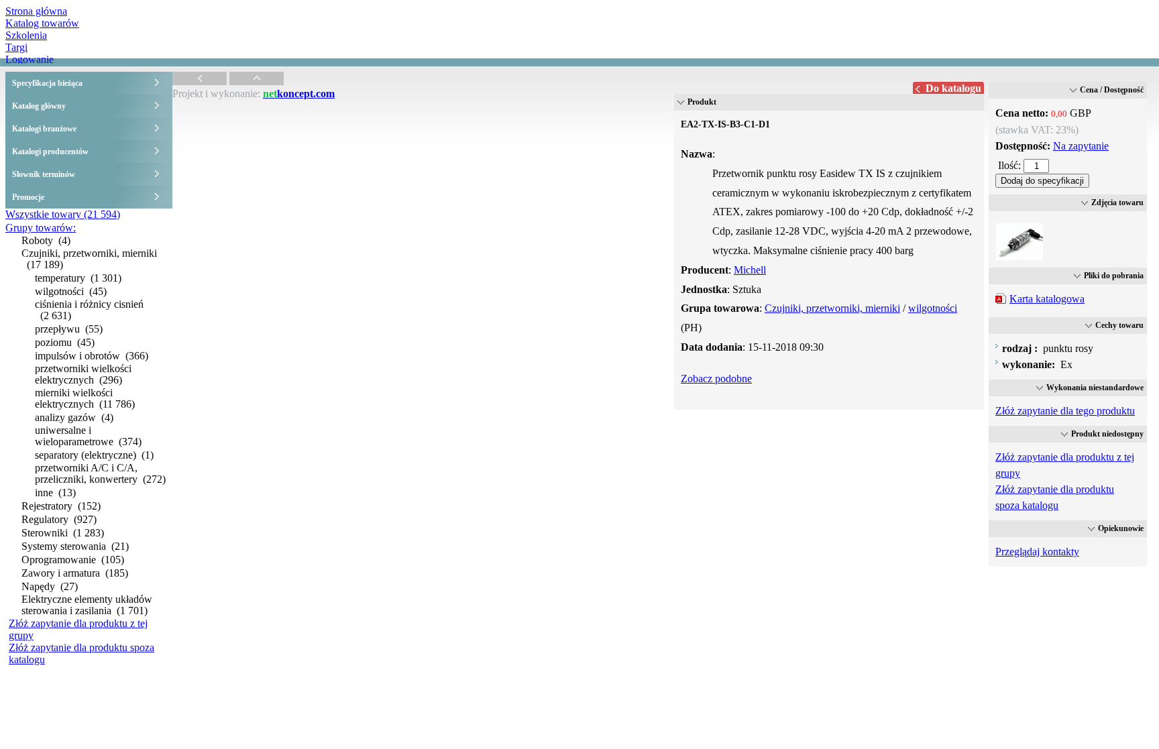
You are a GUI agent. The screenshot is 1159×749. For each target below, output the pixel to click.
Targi (16, 47)
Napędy (49, 586)
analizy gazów (74, 417)
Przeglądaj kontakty (1037, 551)
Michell (750, 270)
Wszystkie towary (62, 214)
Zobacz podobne (716, 378)
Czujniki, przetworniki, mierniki (89, 258)
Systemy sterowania (75, 546)
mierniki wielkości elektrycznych (85, 398)
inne (55, 492)
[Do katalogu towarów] (199, 81)
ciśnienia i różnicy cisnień (89, 309)
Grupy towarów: (40, 227)
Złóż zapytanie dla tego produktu (1065, 410)
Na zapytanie (1081, 146)
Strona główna (36, 11)
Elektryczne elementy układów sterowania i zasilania (86, 604)
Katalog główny (39, 106)
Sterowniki (62, 532)
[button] (1042, 181)
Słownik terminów (43, 174)
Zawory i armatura (74, 573)
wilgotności (71, 291)
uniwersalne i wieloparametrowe (88, 435)
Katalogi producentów (50, 151)
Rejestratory (61, 506)
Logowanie (29, 59)
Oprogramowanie (72, 559)
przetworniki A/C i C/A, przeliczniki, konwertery (100, 473)
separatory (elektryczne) (94, 455)
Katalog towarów (42, 23)
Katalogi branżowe (44, 128)
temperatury (78, 278)
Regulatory (59, 519)
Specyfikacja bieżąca (47, 83)
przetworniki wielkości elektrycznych (83, 374)
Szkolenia (26, 35)
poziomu (65, 342)
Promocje (28, 197)
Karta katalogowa (1047, 298)
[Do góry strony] (256, 81)
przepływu (69, 329)
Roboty (45, 240)
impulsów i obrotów (91, 355)
